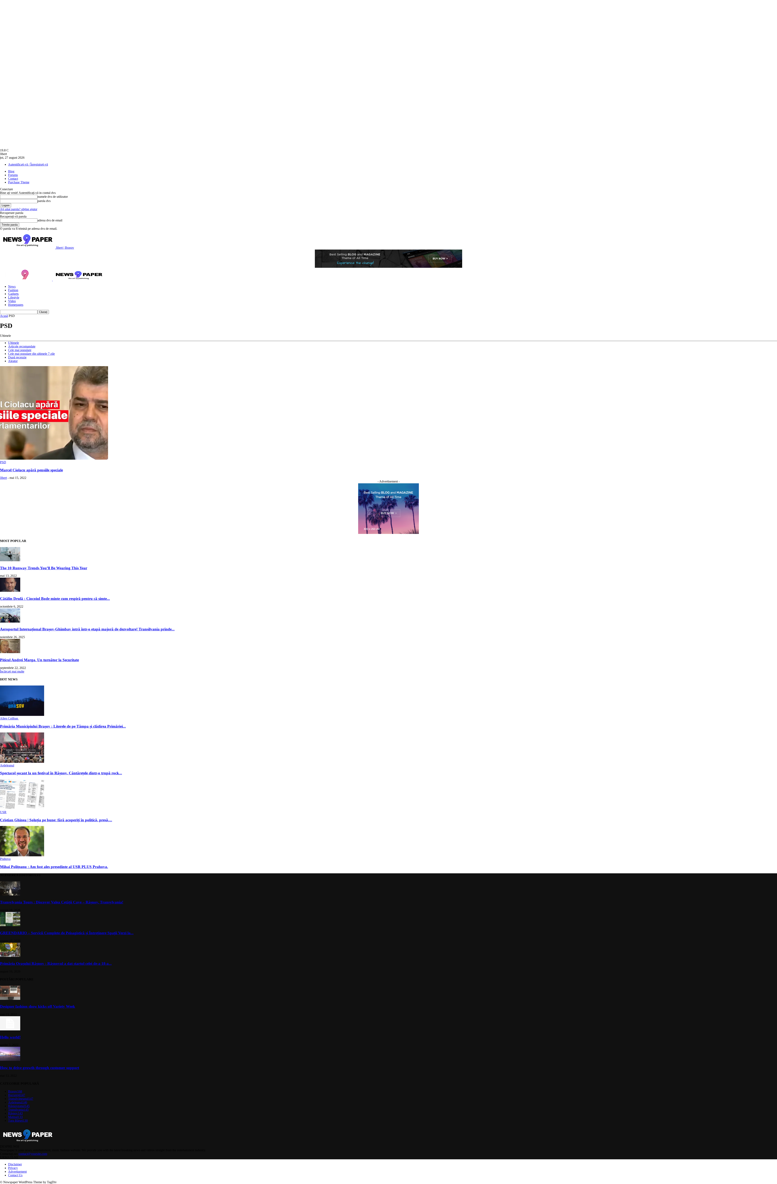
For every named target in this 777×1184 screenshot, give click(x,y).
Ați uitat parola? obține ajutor (18, 209)
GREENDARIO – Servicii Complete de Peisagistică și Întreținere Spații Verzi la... (67, 933)
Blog (11, 171)
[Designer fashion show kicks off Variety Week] (10, 998)
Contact (13, 178)
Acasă (4, 316)
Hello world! (10, 1037)
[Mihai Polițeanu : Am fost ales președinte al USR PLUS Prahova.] (22, 855)
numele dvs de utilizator (52, 196)
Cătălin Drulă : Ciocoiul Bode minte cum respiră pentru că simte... (55, 598)
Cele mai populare (19, 350)
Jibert (3, 477)
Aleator (13, 361)
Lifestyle (13, 297)
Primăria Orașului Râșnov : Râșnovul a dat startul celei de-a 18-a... (56, 963)
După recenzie (17, 357)
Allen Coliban (9, 718)
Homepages (15, 304)
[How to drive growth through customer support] (10, 1060)
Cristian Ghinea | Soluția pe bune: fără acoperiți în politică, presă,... (56, 820)
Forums (13, 175)
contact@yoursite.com (33, 1153)
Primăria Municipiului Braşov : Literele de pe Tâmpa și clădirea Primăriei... (63, 726)
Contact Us (15, 1175)
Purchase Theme (18, 182)
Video (12, 301)
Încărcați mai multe (12, 671)
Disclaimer (15, 1164)
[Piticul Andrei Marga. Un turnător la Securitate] (10, 652)
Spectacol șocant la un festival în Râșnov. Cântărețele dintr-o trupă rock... (61, 773)
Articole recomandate (21, 346)
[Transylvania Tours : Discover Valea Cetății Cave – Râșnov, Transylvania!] (10, 894)
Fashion (13, 290)
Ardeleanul (7, 765)
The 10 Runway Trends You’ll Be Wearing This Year (43, 568)
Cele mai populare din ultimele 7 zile (31, 353)
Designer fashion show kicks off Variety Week (37, 1006)
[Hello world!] (10, 1029)
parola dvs (44, 201)
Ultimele (13, 342)
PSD (3, 462)
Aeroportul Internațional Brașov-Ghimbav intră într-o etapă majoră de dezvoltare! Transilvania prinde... (87, 629)
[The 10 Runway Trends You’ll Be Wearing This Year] (10, 560)
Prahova (5, 859)
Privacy (13, 1168)
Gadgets (13, 293)
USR (3, 812)
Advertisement (17, 1171)
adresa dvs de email (49, 220)
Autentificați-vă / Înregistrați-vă (28, 164)
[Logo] (26, 279)
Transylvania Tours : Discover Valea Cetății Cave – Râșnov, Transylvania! (61, 902)
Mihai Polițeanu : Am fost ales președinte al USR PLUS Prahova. (54, 867)
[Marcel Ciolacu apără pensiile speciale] (54, 458)
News (12, 286)
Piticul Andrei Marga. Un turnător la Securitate (39, 660)
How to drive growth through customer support (39, 1068)
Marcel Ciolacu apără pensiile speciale (31, 470)
